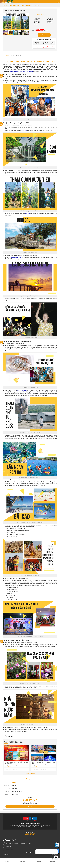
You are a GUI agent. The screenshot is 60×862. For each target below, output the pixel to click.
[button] (27, 14)
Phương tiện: (37, 21)
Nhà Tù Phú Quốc (22, 390)
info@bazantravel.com (10, 849)
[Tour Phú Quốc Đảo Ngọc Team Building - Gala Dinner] (43, 753)
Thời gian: (49, 21)
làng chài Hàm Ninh (16, 257)
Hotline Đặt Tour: (30, 832)
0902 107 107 (8, 846)
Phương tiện (7, 765)
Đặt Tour (44, 35)
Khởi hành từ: (37, 18)
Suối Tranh (24, 130)
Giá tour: (6, 782)
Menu (58, 2)
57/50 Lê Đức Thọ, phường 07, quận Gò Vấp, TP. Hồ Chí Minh (18, 843)
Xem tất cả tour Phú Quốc (30, 773)
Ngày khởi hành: (50, 18)
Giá (5, 766)
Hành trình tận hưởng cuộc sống (6, 2)
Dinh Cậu (27, 213)
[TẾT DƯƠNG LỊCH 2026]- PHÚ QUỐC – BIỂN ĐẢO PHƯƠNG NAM (16, 762)
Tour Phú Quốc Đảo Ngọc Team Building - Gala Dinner (43, 762)
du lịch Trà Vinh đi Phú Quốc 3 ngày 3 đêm (21, 71)
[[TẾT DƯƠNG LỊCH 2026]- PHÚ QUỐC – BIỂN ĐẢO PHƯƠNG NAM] (16, 753)
